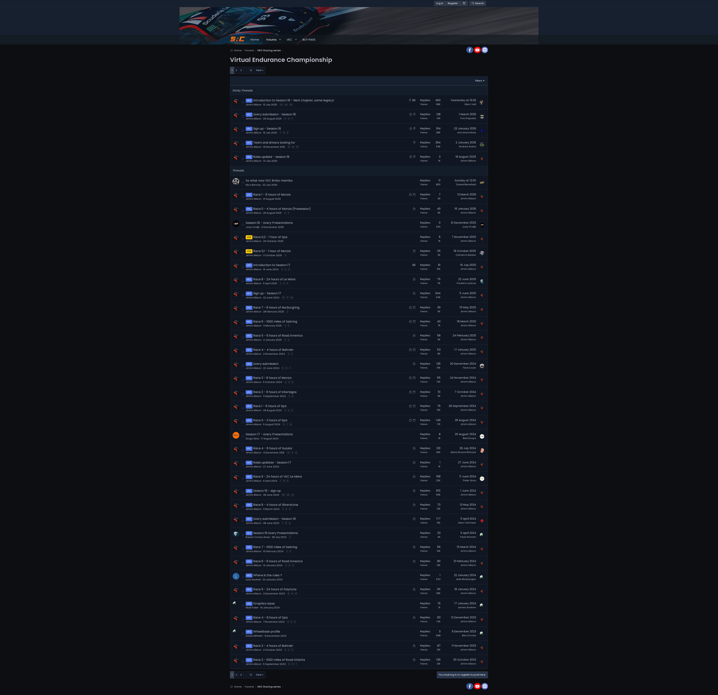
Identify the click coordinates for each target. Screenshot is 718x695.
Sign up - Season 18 (267, 128)
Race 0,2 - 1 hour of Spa (270, 237)
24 (286, 104)
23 (281, 104)
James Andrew (467, 607)
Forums (271, 40)
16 (283, 297)
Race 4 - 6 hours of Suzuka (272, 448)
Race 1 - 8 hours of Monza (272, 194)
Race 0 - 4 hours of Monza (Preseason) (282, 209)
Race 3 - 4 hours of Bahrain (273, 646)
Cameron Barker (466, 255)
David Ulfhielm (254, 636)
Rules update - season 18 (271, 157)
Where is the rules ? (267, 575)
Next (258, 70)
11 (292, 452)
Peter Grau (469, 480)
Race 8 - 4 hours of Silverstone (275, 505)
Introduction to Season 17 (271, 265)
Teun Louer (469, 367)
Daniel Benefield (466, 184)
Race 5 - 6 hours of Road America (278, 335)
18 (292, 297)
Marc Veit (470, 104)
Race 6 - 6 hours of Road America (278, 561)
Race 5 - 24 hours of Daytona (274, 589)
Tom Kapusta (468, 118)
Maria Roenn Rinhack (463, 452)
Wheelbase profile (266, 631)
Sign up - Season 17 (267, 293)
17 (287, 297)
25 (290, 104)
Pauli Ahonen (468, 537)
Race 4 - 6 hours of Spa (270, 617)
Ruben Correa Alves (258, 537)
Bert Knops (469, 438)
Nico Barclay (253, 185)
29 (283, 494)
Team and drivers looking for (274, 142)
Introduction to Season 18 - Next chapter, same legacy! (293, 100)
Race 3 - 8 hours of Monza (272, 378)
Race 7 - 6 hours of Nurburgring (276, 307)
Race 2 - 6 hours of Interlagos (275, 392)
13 (289, 146)
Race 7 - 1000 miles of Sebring (275, 547)
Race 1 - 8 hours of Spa (269, 406)
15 (297, 146)
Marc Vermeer (467, 522)
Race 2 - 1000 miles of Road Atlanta (279, 660)
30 (288, 494)
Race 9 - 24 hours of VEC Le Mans (277, 476)
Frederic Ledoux (466, 283)
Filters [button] (478, 80)
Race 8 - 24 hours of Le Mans (274, 279)
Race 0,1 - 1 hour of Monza (272, 251)
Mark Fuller (252, 607)
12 (251, 70)
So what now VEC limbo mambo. (269, 180)
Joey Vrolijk (253, 227)
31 (293, 494)
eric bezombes (466, 132)
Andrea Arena (467, 146)
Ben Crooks (469, 635)
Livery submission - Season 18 (274, 114)
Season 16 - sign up (267, 491)
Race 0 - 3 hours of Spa (270, 420)
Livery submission (265, 364)
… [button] (246, 70)
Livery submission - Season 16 (274, 519)
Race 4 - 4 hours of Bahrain (273, 350)
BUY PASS (309, 40)
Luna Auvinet (253, 579)
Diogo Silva (252, 438)
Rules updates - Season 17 (272, 462)
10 (288, 452)
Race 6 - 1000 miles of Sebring (275, 321)
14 (293, 146)
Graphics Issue (264, 603)
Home (255, 40)
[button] (280, 40)
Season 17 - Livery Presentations (269, 434)
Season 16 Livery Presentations (275, 533)
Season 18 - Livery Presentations (269, 223)
